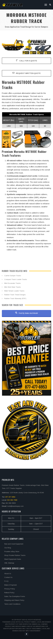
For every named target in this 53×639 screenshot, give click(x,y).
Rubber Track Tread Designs (15, 295)
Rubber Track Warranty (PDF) (15, 298)
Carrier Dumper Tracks (12, 276)
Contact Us (8, 577)
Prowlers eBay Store (11, 551)
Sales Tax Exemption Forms (14, 596)
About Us (7, 573)
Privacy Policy (9, 589)
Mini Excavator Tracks (12, 283)
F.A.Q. (6, 581)
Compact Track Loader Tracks (15, 279)
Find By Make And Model (28, 313)
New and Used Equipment (13, 544)
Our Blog (7, 548)
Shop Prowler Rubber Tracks (15, 555)
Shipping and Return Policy (14, 600)
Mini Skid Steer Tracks (12, 287)
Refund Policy (9, 593)
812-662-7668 (12, 500)
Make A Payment (10, 585)
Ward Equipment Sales (12, 559)
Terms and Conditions (12, 604)
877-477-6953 (10, 497)
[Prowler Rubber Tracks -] (12, 4)
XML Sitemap (9, 563)
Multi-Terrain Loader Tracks (14, 291)
